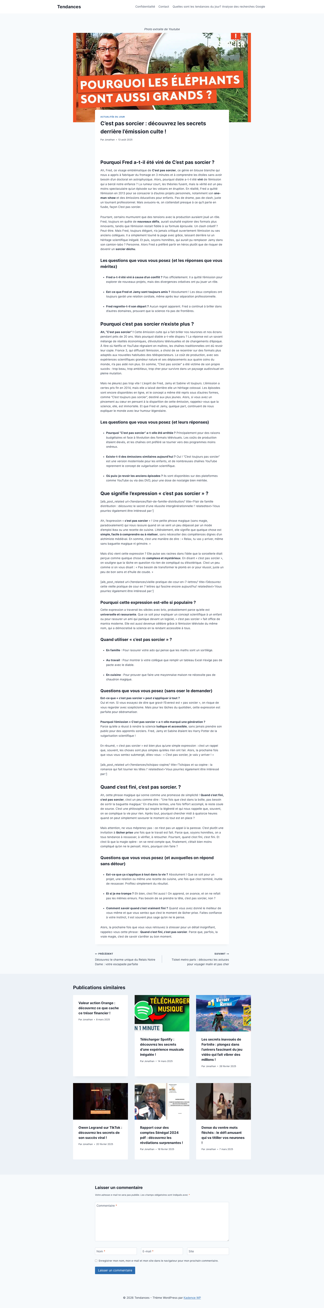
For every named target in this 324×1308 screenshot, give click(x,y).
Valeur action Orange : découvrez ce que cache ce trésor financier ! (98, 1008)
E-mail (148, 1251)
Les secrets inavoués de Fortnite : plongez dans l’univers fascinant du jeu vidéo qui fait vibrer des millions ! (221, 1049)
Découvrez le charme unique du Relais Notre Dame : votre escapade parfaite (125, 959)
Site (191, 1251)
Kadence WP (192, 1297)
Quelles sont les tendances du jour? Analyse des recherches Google (219, 6)
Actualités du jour (112, 117)
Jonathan (110, 139)
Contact (163, 6)
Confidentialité (145, 6)
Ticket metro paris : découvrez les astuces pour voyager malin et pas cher (200, 959)
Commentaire (107, 1205)
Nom (101, 1251)
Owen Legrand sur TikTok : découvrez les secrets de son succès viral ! (100, 1133)
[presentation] (162, 1013)
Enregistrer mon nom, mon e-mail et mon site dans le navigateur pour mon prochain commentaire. (158, 1260)
